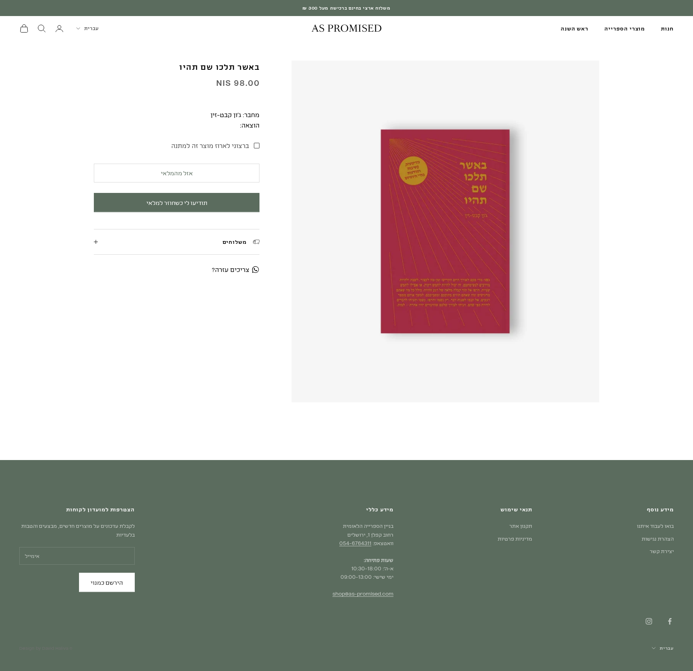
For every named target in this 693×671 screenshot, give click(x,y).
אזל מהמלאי (177, 172)
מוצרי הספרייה (624, 28)
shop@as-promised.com (362, 593)
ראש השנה (574, 28)
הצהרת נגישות (658, 538)
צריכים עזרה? (230, 269)
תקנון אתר (520, 526)
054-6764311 (355, 543)
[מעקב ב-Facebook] (670, 621)
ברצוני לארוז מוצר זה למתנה (210, 145)
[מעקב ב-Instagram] (649, 621)
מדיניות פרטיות (515, 538)
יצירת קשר (662, 551)
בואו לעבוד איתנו (655, 526)
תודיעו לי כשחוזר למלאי (176, 202)
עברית (91, 28)
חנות (667, 28)
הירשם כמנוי (107, 582)
